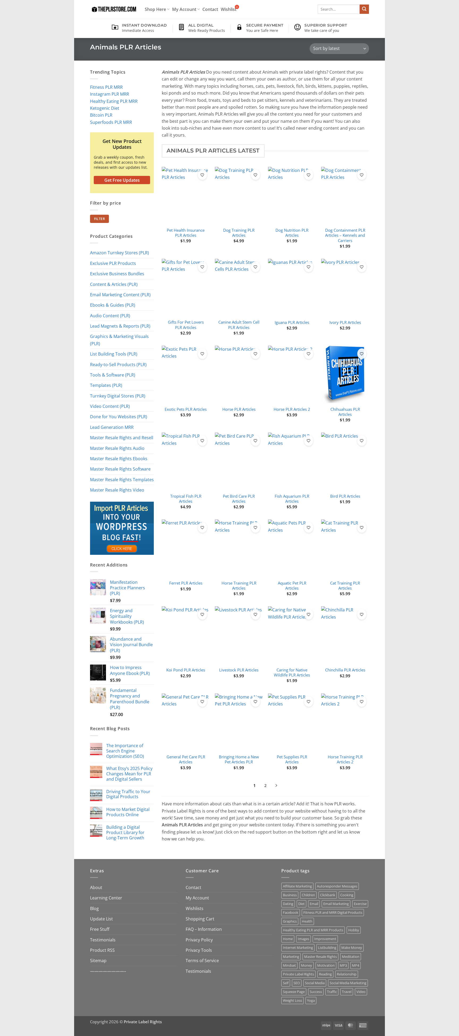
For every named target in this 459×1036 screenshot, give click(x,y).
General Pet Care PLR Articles (186, 759)
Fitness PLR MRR (106, 87)
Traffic (332, 991)
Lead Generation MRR (112, 427)
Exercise (360, 903)
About (96, 887)
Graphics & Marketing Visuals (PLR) (119, 339)
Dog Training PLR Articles (238, 233)
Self (285, 982)
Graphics (290, 921)
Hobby (353, 930)
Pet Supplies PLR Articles (292, 759)
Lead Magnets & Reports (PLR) (120, 326)
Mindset (289, 965)
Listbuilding (327, 947)
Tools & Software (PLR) (112, 375)
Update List (101, 919)
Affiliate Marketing (297, 886)
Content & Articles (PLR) (114, 284)
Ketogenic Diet (104, 108)
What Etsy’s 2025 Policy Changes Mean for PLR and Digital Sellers (129, 773)
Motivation (326, 965)
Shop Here (155, 9)
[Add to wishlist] (202, 175)
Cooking (346, 895)
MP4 (355, 965)
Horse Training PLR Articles (239, 586)
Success (316, 991)
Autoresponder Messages (337, 886)
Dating (288, 903)
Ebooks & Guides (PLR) (112, 305)
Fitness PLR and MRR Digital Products (332, 912)
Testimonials (103, 940)
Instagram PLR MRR (109, 94)
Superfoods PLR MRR (111, 122)
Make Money (351, 947)
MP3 (343, 965)
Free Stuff (99, 929)
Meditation (350, 956)
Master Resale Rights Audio (117, 448)
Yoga (311, 1000)
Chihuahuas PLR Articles (345, 412)
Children (308, 895)
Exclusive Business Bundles (117, 273)
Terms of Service (202, 960)
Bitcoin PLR (101, 115)
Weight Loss (292, 1000)
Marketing (291, 956)
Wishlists (194, 908)
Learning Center (106, 898)
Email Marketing (336, 903)
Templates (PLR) (106, 385)
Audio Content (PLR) (110, 315)
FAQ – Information (204, 929)
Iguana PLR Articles (292, 322)
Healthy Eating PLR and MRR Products (313, 930)
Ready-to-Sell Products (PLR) (118, 364)
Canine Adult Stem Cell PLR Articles (239, 325)
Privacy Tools (199, 950)
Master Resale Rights (320, 956)
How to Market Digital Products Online (128, 812)
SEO (297, 982)
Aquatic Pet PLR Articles (292, 586)
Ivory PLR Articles (345, 322)
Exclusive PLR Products (113, 263)
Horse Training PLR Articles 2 (345, 759)
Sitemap (98, 960)
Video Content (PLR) (110, 406)
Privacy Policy (199, 940)
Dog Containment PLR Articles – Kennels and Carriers (345, 235)
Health (307, 921)
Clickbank (327, 895)
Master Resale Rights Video (117, 490)
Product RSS (102, 950)
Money (306, 965)
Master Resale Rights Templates (122, 479)
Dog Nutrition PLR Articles (291, 233)
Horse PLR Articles (239, 409)
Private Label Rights (298, 974)
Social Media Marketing (348, 982)
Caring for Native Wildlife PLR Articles (292, 672)
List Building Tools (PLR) (113, 354)
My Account (184, 9)
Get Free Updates (122, 180)
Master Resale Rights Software (120, 469)
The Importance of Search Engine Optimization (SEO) (125, 751)
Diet (301, 903)
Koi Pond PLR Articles (185, 670)
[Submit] (364, 9)
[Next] (276, 786)
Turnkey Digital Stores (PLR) (117, 396)
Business (290, 895)
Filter (99, 219)
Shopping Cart (200, 919)
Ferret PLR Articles (185, 583)
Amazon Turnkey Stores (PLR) (119, 253)
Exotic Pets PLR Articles (186, 409)
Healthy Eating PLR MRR (114, 101)
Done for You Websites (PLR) (118, 416)
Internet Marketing (298, 947)
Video (361, 991)
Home (288, 938)
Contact (210, 9)
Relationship (346, 974)
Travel (346, 991)
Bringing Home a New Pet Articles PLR (239, 759)
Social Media (315, 982)
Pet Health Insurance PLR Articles (186, 233)
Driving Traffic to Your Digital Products (128, 794)
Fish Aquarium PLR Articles (292, 499)
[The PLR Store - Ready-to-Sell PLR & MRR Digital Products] (113, 9)
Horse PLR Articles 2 (292, 409)
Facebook (290, 912)
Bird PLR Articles (345, 496)
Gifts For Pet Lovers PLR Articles (186, 325)
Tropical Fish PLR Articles (185, 499)
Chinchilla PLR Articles (345, 670)
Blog (94, 908)
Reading (325, 974)
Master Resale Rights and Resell (121, 437)
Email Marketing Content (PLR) (120, 294)
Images (303, 938)
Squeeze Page (294, 991)
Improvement (325, 938)
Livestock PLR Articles (238, 670)
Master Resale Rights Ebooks (118, 458)
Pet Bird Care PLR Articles (239, 499)
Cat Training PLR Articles (345, 586)
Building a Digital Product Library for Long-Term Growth (125, 832)
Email (314, 903)
